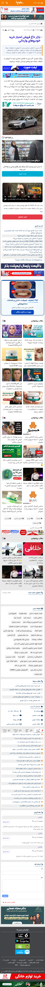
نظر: (41, 877)
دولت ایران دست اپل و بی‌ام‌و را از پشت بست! (28, 738)
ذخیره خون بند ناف (36, 652)
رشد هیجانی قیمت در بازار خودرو (30, 700)
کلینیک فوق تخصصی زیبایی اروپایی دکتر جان (28, 644)
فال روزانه (16, 720)
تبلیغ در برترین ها (22, 962)
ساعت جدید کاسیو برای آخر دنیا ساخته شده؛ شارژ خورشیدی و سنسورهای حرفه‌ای (23, 232)
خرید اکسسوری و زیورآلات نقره (32, 622)
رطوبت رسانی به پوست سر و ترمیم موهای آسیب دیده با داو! (23, 247)
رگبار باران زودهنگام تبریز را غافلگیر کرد (30, 806)
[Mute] (7, 161)
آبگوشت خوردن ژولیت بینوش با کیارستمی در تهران (26, 749)
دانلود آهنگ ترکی (12, 661)
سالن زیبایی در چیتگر (21, 652)
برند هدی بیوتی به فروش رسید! (31, 787)
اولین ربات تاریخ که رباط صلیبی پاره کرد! (29, 765)
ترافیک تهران (36, 720)
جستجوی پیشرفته (25, 965)
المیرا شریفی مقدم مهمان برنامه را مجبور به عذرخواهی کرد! (25, 783)
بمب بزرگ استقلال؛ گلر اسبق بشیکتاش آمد (29, 742)
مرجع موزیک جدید (36, 626)
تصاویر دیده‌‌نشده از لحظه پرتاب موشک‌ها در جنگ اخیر (25, 753)
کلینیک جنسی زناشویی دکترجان (32, 648)
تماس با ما (6, 960)
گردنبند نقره (17, 618)
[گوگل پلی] (22, 941)
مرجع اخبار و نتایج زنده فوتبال (18, 626)
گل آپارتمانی (11, 635)
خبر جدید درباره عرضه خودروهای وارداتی (27, 686)
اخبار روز (30, 960)
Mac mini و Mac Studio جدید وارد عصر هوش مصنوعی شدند (22, 241)
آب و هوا (16, 715)
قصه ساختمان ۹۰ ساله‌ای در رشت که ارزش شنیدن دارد (26, 795)
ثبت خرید (22, 173)
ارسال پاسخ (6, 822)
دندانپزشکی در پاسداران (34, 657)
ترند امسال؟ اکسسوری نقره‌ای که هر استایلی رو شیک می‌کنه (23, 244)
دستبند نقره (27, 618)
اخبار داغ (26, 730)
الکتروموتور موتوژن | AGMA (19, 670)
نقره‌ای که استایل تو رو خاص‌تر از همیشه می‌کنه (27, 238)
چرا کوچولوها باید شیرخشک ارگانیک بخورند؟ (28, 260)
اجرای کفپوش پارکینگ (35, 665)
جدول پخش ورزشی (13, 724)
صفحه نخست (40, 960)
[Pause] (4, 161)
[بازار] (22, 947)
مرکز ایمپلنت (38, 674)
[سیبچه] (22, 936)
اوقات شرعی (36, 724)
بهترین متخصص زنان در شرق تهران (31, 661)
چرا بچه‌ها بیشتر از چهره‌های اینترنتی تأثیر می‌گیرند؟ (26, 772)
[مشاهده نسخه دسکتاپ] (2, 2)
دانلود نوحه (21, 657)
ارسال (5, 896)
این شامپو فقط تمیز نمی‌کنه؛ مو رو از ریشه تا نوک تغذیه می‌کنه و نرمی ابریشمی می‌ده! (22, 251)
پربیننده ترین (15, 730)
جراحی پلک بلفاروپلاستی (21, 639)
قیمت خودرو (36, 715)
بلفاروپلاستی (12, 613)
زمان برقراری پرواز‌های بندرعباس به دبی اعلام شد (27, 798)
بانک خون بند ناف (20, 665)
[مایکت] (22, 952)
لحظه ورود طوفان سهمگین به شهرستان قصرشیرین (26, 779)
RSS (16, 965)
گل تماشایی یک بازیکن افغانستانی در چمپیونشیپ (26, 802)
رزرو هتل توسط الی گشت (24, 631)
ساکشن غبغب (38, 618)
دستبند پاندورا (16, 622)
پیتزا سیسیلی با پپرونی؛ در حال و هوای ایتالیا (28, 769)
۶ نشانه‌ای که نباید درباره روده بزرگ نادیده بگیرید (27, 791)
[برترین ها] (19, 3)
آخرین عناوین (38, 730)
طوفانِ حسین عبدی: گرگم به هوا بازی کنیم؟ (28, 761)
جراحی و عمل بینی (36, 670)
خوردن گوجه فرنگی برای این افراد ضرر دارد (29, 746)
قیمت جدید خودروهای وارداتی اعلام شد (28, 693)
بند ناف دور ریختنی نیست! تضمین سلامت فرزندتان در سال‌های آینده (23, 256)
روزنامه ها (37, 711)
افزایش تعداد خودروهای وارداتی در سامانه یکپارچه (25, 689)
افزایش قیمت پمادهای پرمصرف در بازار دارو (29, 776)
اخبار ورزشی (22, 960)
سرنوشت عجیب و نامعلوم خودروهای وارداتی (26, 697)
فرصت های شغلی (34, 962)
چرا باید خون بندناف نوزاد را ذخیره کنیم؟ (30, 236)
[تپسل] (3, 138)
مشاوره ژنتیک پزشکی (13, 648)
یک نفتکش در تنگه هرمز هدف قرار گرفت (29, 757)
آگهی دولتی (11, 962)
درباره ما (14, 960)
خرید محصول (22, 217)
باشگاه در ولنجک (37, 639)
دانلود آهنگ (38, 631)
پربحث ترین (5, 730)
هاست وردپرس (10, 657)
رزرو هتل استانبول (36, 635)
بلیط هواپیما (23, 613)
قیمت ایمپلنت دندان (35, 613)
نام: (42, 868)
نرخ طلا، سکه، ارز (13, 711)
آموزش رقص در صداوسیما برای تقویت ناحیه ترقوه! (26, 734)
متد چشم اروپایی (23, 635)
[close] (1, 972)
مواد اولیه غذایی (8, 631)
